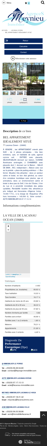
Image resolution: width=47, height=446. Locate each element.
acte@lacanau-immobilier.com (21, 385)
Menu (8, 3)
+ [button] (8, 226)
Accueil (5, 30)
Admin (26, 426)
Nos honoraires (33, 426)
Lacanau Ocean (17, 30)
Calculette (23, 46)
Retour (25, 40)
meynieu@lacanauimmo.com (20, 399)
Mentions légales (13, 426)
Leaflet (8, 274)
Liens (21, 426)
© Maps (15, 274)
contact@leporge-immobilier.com (22, 370)
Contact (23, 52)
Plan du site (3, 426)
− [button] (8, 229)
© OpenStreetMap (13, 275)
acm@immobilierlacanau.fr (19, 414)
